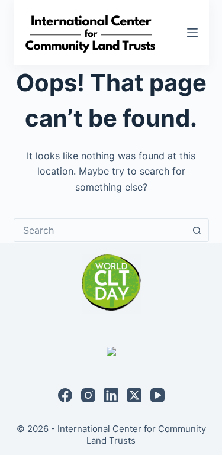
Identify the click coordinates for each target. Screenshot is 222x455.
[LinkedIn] (111, 395)
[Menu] (192, 32)
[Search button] (197, 230)
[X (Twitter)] (134, 395)
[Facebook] (65, 395)
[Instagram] (88, 395)
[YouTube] (157, 395)
